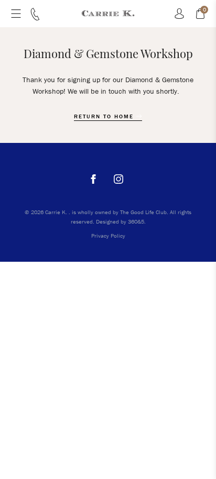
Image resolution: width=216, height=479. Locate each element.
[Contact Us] (35, 18)
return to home (105, 116)
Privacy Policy (108, 235)
